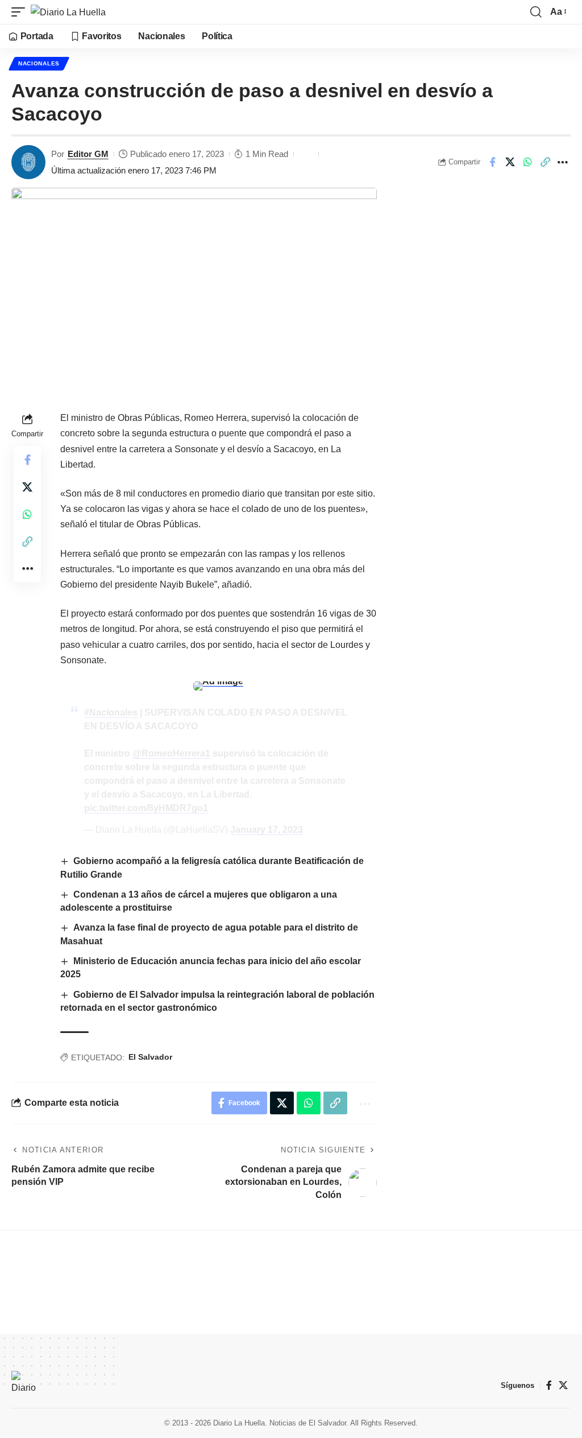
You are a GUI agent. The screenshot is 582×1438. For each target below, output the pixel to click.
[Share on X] (510, 162)
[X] (563, 1385)
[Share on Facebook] (492, 162)
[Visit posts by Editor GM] (28, 162)
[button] (21, 12)
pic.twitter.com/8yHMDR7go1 (146, 808)
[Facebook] (549, 1385)
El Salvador (150, 1056)
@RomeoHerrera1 (171, 753)
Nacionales (39, 63)
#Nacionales (111, 712)
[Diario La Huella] (68, 12)
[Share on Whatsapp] (527, 162)
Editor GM (88, 154)
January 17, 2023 (266, 829)
